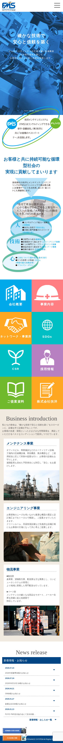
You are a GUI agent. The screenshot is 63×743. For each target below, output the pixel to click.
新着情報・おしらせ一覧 (40, 720)
